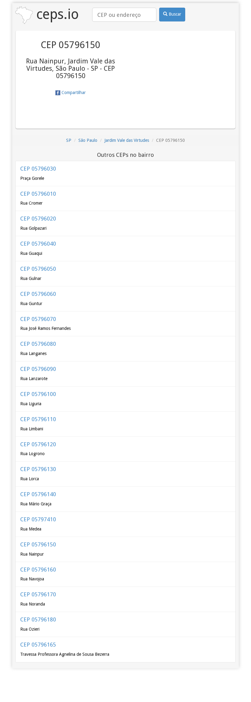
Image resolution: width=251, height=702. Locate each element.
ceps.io (56, 14)
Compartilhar (73, 92)
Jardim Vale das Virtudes (126, 140)
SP (68, 140)
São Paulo (87, 140)
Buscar (174, 14)
